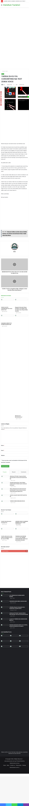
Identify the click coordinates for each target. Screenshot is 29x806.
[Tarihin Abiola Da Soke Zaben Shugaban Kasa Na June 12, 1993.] (7, 531)
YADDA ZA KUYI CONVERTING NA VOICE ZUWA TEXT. (6, 308)
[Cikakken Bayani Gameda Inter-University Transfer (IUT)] (4, 609)
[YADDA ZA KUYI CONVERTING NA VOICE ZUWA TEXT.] (7, 302)
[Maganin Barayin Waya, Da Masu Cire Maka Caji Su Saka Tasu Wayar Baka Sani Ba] (21, 302)
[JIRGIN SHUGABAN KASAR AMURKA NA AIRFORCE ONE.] (23, 648)
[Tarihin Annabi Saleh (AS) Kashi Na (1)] (5, 497)
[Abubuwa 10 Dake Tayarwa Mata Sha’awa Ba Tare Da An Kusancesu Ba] (5, 478)
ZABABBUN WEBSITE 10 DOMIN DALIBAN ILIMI (6, 324)
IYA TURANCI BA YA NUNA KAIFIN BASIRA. (16, 596)
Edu (4, 84)
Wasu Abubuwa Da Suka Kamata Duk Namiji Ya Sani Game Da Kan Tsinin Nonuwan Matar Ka (18, 490)
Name (2, 445)
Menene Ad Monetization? (18, 416)
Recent (13, 472)
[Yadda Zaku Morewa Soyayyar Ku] (7, 516)
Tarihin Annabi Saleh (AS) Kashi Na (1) (18, 495)
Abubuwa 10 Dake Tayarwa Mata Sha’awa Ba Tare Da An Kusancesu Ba (18, 477)
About (8, 765)
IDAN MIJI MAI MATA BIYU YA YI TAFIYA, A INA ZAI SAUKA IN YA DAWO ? (18, 625)
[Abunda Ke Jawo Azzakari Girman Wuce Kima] (14, 648)
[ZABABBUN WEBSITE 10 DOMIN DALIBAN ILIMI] (7, 318)
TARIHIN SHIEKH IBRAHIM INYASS (17, 501)
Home (3, 71)
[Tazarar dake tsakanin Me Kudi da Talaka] (5, 696)
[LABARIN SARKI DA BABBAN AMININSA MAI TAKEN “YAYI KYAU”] (21, 516)
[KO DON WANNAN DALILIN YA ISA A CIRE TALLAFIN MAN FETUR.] (23, 642)
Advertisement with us (14, 767)
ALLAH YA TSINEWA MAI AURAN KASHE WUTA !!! (18, 619)
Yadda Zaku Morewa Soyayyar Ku (6, 522)
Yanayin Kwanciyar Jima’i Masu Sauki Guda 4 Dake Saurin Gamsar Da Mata (18, 484)
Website (3, 455)
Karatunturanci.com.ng (14, 763)
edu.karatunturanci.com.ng (10, 761)
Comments (23, 472)
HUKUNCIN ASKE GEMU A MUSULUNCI (18, 601)
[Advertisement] (14, 25)
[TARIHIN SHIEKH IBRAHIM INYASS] (5, 502)
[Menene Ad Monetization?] (21, 365)
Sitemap (24, 765)
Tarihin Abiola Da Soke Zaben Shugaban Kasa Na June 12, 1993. (6, 537)
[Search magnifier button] (27, 551)
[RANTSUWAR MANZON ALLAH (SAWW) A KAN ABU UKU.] (5, 637)
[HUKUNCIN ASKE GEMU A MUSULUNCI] (4, 603)
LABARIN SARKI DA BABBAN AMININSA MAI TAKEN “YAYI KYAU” (21, 523)
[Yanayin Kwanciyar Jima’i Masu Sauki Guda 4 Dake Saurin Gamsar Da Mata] (5, 484)
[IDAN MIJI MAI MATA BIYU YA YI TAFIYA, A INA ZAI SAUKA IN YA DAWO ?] (4, 626)
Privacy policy (18, 765)
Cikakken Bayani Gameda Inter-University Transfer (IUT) (17, 607)
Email (2, 450)
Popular (5, 472)
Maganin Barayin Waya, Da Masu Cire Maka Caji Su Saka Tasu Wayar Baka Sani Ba (21, 309)
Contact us (12, 765)
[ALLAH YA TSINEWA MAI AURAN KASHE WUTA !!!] (4, 620)
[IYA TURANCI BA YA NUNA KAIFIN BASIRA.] (4, 597)
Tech (7, 71)
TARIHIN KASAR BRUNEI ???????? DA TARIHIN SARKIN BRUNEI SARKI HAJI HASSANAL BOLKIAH (21, 538)
